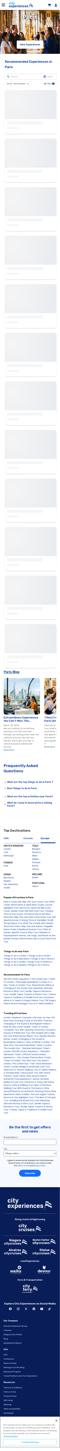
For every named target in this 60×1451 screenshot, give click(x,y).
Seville (7, 887)
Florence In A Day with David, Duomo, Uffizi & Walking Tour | (29, 1084)
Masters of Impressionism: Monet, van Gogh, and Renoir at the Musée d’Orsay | (29, 935)
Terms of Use (10, 1391)
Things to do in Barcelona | (17, 958)
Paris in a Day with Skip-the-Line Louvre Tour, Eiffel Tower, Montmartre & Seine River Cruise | (29, 903)
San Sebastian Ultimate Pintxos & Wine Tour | (27, 1102)
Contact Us (9, 1359)
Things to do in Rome (38, 964)
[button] (22, 83)
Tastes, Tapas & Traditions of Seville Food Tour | (30, 996)
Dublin (35, 877)
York (6, 852)
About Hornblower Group (15, 1326)
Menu (3, 5)
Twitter (26, 1309)
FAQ (5, 1354)
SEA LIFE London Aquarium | (17, 978)
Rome (35, 865)
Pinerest (34, 1309)
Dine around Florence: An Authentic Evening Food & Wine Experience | (30, 1091)
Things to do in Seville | (15, 961)
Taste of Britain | (33, 1042)
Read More (9, 749)
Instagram (18, 1309)
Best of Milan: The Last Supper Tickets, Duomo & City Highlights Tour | (29, 1096)
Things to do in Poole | (39, 955)
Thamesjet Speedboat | (28, 982)
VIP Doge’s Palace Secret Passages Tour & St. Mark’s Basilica (30, 1002)
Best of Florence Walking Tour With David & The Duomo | (27, 1087)
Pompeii (36, 862)
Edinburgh (9, 855)
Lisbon (35, 886)
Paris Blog (11, 672)
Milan (34, 855)
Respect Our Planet (13, 1334)
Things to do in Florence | (40, 961)
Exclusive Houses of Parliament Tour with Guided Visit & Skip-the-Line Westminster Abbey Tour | (30, 1032)
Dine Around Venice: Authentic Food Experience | (25, 1077)
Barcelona (9, 877)
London (7, 848)
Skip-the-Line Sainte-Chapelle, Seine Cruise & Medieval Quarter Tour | (28, 928)
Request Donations (13, 1343)
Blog (6, 1338)
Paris (6, 865)
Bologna (36, 848)
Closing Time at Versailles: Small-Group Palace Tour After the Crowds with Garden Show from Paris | (29, 923)
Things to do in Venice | (43, 958)
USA (6, 838)
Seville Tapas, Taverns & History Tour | (29, 994)
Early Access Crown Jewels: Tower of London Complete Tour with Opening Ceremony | (26, 1028)
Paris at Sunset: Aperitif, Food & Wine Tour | (27, 931)
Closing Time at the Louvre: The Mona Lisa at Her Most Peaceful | (28, 914)
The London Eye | (39, 978)
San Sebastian (11, 884)
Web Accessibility (12, 1408)
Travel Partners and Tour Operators (20, 1376)
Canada (28, 838)
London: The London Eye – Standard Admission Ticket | (28, 1047)
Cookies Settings (30, 1442)
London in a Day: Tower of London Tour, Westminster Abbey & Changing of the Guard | (29, 985)
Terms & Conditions (13, 1387)
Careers (7, 1330)
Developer (9, 1413)
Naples (35, 859)
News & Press (10, 1363)
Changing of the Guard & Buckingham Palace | (27, 1023)
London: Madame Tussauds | (18, 1017)
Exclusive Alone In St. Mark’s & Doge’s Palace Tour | (29, 999)
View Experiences (30, 44)
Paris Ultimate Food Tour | (32, 910)
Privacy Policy (10, 1396)
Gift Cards (8, 1400)
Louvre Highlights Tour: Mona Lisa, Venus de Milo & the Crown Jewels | (28, 907)
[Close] (56, 1420)
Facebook (10, 1309)
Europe (45, 838)
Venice (35, 869)
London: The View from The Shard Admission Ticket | (29, 1044)
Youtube (41, 1309)
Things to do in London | (16, 955)
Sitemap (8, 1404)
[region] (30, 1431)
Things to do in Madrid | (16, 964)
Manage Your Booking (14, 1367)
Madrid (7, 880)
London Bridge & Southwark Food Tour (31, 1066)
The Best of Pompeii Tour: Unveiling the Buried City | (30, 1099)
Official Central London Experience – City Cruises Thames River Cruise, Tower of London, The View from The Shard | (27, 1057)
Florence (36, 852)
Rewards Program (12, 1371)
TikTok (49, 1309)
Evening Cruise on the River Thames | (34, 1020)
